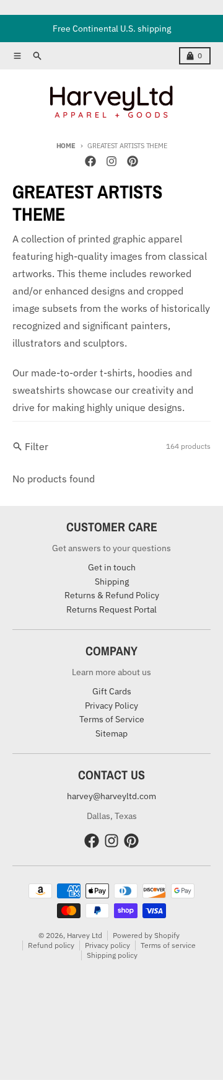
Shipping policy (112, 955)
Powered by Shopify (146, 935)
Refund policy (51, 945)
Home (66, 145)
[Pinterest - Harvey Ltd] (133, 161)
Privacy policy (107, 945)
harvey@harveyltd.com (111, 796)
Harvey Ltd (84, 935)
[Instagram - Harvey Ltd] (111, 161)
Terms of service (168, 945)
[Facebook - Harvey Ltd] (90, 161)
